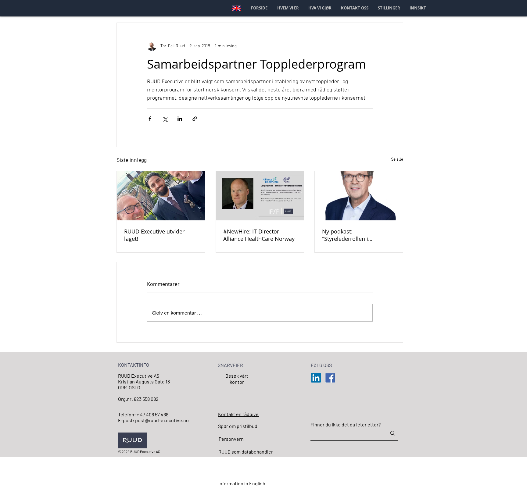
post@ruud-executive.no (162, 420)
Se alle (397, 159)
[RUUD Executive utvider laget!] (161, 195)
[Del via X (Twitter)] (165, 119)
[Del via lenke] (195, 119)
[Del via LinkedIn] (180, 119)
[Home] (236, 8)
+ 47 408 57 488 (152, 414)
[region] (235, 387)
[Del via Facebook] (150, 119)
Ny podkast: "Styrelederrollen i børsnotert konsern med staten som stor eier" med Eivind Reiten (355, 235)
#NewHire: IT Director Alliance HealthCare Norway (259, 235)
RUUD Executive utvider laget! (154, 235)
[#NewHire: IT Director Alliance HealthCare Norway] (260, 195)
